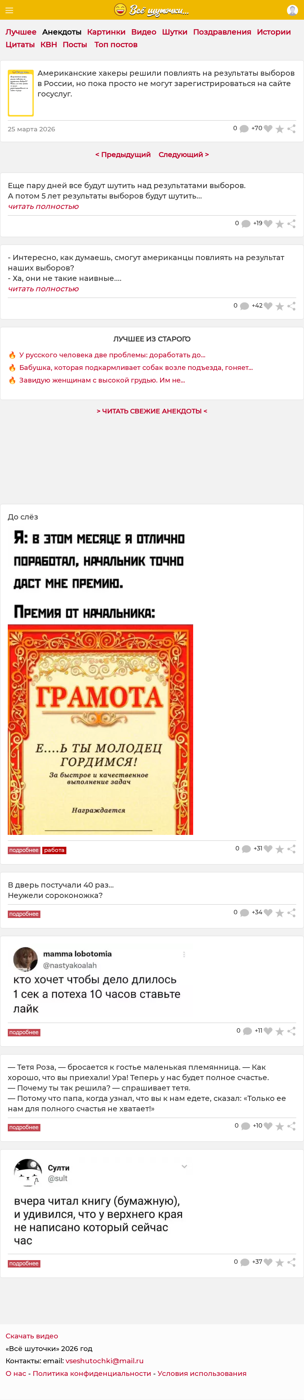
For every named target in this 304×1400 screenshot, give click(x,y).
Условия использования (202, 1373)
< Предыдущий (123, 154)
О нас (16, 1373)
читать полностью (43, 206)
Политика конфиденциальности (92, 1373)
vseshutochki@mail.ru (105, 1361)
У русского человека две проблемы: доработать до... (112, 355)
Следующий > (184, 154)
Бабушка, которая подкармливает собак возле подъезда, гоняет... (136, 368)
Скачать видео (32, 1336)
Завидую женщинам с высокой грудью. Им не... (102, 380)
